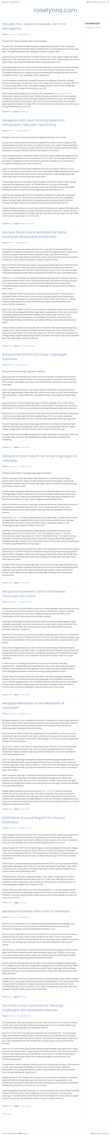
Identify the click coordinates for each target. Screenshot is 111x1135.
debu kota (22, 997)
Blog (10, 111)
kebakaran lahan (24, 694)
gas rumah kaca (24, 447)
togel (53, 890)
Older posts (7, 1114)
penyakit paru (23, 111)
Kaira (16, 1133)
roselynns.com (55, 10)
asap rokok (23, 903)
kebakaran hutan (25, 809)
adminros (26, 34)
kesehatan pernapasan (27, 223)
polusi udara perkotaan (27, 346)
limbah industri (24, 583)
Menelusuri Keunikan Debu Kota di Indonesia (35, 911)
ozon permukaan (25, 1106)
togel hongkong (48, 791)
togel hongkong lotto (63, 93)
